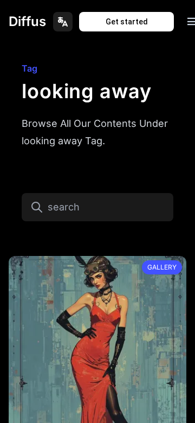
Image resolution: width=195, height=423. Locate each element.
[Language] (63, 21)
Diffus (27, 21)
